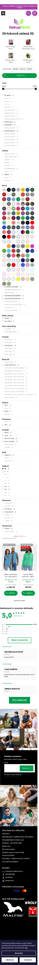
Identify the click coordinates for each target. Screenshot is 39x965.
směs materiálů (11, 397)
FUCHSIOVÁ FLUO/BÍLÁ (13, 287)
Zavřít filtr (21, 76)
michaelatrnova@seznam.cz (14, 871)
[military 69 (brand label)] (23, 241)
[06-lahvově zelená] (32, 190)
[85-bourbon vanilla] (9, 218)
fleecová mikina (11, 441)
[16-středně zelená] (18, 199)
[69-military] (32, 213)
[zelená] (27, 232)
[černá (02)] (9, 270)
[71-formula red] (4, 218)
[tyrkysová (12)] (32, 270)
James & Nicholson (12, 157)
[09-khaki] (13, 194)
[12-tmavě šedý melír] (32, 194)
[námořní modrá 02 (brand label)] (9, 241)
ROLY (7, 178)
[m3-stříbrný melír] (23, 227)
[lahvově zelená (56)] (4, 279)
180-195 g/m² (10, 340)
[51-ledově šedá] (9, 213)
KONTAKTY (5, 834)
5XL (7, 495)
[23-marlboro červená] (27, 199)
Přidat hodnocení (19, 640)
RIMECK (8, 174)
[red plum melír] (9, 232)
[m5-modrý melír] (27, 227)
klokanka (9, 447)
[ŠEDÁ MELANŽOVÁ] (18, 246)
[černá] (27, 223)
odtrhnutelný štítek (12, 332)
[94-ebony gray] (32, 218)
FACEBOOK (9, 877)
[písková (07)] (32, 274)
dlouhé (8, 318)
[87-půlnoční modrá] (18, 218)
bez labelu (9, 329)
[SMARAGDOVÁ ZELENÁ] (27, 255)
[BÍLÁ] (4, 246)
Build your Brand (11, 154)
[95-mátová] (4, 223)
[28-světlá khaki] (9, 204)
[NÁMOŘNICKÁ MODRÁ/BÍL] (27, 251)
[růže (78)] (4, 274)
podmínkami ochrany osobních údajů (17, 776)
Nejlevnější (15, 69)
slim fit (8, 458)
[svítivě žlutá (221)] (13, 274)
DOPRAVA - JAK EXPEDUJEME (12, 843)
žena (7, 405)
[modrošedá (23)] (27, 274)
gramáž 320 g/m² (11, 137)
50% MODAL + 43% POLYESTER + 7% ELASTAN (20, 395)
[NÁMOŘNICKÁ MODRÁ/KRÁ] (23, 260)
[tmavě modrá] (13, 232)
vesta (8, 435)
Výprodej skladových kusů (14, 119)
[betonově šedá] (23, 279)
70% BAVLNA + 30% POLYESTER (16, 377)
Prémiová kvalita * (11, 128)
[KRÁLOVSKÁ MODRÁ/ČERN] (23, 265)
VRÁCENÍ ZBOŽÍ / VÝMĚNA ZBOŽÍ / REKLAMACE (17, 837)
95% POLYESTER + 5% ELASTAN (16, 389)
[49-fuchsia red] (4, 213)
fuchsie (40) (9, 307)
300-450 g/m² (10, 348)
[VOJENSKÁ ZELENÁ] (18, 251)
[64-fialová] (23, 213)
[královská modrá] (4, 227)
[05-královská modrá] (27, 190)
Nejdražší (22, 69)
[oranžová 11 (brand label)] (23, 237)
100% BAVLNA (10, 362)
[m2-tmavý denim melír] (18, 227)
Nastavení (19, 953)
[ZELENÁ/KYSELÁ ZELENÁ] (18, 265)
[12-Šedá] (27, 194)
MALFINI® (9, 166)
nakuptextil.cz (9, 881)
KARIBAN (9, 160)
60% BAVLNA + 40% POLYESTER (16, 383)
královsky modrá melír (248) (14, 305)
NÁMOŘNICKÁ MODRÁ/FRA (14, 290)
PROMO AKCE (10, 122)
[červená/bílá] (9, 237)
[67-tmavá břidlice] (27, 213)
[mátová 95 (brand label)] (32, 241)
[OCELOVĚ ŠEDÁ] (9, 255)
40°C (7, 425)
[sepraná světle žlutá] (18, 279)
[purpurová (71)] (18, 274)
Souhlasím (28, 960)
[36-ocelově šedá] (4, 208)
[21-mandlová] (23, 199)
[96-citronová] (9, 223)
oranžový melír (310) (12, 310)
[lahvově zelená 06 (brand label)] (27, 237)
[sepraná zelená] (32, 279)
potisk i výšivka (11, 531)
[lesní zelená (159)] (13, 279)
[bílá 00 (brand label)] (13, 241)
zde (26, 948)
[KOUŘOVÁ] (23, 246)
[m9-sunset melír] (4, 232)
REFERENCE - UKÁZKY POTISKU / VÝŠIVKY (16, 859)
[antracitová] (23, 223)
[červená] (32, 223)
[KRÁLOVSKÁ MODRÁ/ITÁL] (13, 260)
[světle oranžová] (27, 279)
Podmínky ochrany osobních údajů (13, 853)
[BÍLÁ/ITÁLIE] (32, 255)
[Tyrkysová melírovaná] (18, 232)
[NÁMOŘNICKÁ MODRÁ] (13, 246)
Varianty (12, 593)
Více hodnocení (19, 700)
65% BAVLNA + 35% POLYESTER (16, 380)
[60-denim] (13, 213)
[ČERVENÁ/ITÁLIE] (4, 260)
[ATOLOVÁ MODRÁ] (9, 251)
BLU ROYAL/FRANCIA (12, 302)
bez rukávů (9, 321)
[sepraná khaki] (9, 284)
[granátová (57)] (9, 279)
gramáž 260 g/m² (11, 143)
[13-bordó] (4, 199)
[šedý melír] (13, 237)
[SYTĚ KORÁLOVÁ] (23, 255)
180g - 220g (9, 354)
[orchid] (27, 265)
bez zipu (9, 518)
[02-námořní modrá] (13, 190)
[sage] (32, 265)
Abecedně (29, 69)
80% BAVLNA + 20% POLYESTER (16, 374)
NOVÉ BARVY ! (10, 125)
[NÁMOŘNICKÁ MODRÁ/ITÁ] (9, 260)
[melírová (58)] (27, 270)
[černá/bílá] (4, 237)
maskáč (8, 521)
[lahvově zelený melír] (9, 227)
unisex (8, 411)
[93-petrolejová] (27, 218)
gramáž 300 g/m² (11, 134)
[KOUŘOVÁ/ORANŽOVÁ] (27, 260)
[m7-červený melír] (32, 227)
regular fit (9, 455)
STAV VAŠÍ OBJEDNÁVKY (10, 862)
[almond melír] (18, 223)
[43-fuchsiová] (23, 208)
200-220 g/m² (10, 342)
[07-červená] (4, 194)
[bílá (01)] (4, 270)
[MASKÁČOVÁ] (18, 255)
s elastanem (10, 503)
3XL (7, 489)
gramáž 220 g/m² (11, 113)
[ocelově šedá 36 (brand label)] (18, 241)
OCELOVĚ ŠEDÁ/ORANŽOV (14, 299)
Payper (8, 172)
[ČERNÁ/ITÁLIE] (18, 260)
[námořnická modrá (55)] (23, 270)
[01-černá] (9, 190)
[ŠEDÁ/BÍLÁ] (4, 265)
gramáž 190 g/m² (11, 116)
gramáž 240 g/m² (11, 140)
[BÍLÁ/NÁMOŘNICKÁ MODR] (23, 251)
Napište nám (6, 846)
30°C (7, 422)
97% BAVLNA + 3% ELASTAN (14, 371)
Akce (7, 98)
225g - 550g (9, 351)
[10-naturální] (18, 194)
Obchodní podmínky (8, 849)
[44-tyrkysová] (27, 208)
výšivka (8, 528)
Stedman (9, 180)
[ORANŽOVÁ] (9, 246)
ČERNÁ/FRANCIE (11, 293)
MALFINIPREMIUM (11, 169)
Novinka (8, 101)
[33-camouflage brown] (27, 204)
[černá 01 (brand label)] (18, 237)
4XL (7, 492)
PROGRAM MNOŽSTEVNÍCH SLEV (13, 840)
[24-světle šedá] (32, 199)
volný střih (9, 461)
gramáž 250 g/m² (11, 146)
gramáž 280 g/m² (11, 131)
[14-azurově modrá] (9, 199)
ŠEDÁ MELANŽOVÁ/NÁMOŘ (14, 296)
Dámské (8, 414)
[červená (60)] (18, 270)
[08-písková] (9, 194)
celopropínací (10, 512)
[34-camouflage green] (32, 204)
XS (7, 469)
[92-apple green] (23, 218)
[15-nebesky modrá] (13, 199)
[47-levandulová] (32, 208)
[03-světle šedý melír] (18, 190)
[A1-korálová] (13, 223)
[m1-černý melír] (13, 227)
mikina (8, 433)
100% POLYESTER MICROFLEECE (16, 368)
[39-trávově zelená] (13, 208)
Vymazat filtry (19, 536)
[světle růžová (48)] (9, 274)
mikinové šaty (10, 444)
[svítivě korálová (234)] (23, 274)
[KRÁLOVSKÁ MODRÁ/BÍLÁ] (32, 251)
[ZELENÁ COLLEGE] (9, 265)
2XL (7, 486)
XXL (7, 483)
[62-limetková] (18, 213)
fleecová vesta (11, 438)
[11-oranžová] (23, 194)
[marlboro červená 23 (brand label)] (27, 241)
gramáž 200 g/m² (11, 110)
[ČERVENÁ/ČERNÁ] (13, 265)
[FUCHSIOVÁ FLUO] (13, 255)
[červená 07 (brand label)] (32, 237)
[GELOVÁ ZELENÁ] (4, 251)
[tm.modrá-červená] (23, 232)
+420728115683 (10, 874)
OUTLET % (9, 107)
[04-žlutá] (23, 190)
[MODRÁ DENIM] (4, 255)
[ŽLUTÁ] (27, 246)
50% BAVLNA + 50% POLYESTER (16, 386)
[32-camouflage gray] (23, 204)
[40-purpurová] (18, 208)
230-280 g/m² (10, 345)
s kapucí (8, 515)
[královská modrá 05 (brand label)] (4, 241)
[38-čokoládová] (9, 208)
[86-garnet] (13, 218)
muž (7, 408)
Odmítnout (10, 960)
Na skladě (9, 95)
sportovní (9, 506)
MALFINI (8, 163)
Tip (7, 104)
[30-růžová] (18, 204)
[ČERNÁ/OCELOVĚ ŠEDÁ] (32, 260)
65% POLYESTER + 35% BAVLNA (16, 392)
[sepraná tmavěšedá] (4, 284)
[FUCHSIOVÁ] (32, 246)
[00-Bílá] (4, 190)
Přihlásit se (26, 768)
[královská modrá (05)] (13, 270)
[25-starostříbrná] (4, 204)
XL (7, 480)
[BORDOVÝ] (13, 251)
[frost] (32, 232)
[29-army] (13, 204)
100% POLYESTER (11, 365)
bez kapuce (10, 509)
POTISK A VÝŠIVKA (8, 856)
